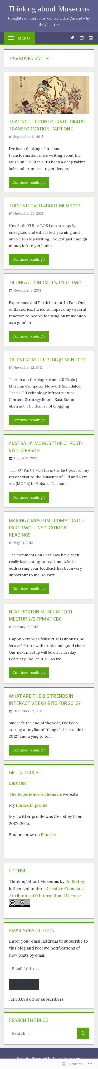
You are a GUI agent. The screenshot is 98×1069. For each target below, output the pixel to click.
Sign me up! (24, 984)
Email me (18, 783)
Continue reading (27, 182)
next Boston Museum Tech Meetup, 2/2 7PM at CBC (40, 615)
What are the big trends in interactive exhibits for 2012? (45, 699)
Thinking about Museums (49, 8)
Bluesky (48, 834)
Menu (24, 38)
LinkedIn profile (32, 805)
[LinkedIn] (81, 37)
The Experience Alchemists (35, 794)
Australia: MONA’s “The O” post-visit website (46, 446)
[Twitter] (72, 37)
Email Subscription (32, 930)
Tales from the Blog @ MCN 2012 (47, 359)
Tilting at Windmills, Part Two (45, 282)
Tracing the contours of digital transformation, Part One (47, 125)
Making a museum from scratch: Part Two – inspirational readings (47, 527)
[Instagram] (91, 37)
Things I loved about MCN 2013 (44, 205)
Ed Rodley (75, 881)
